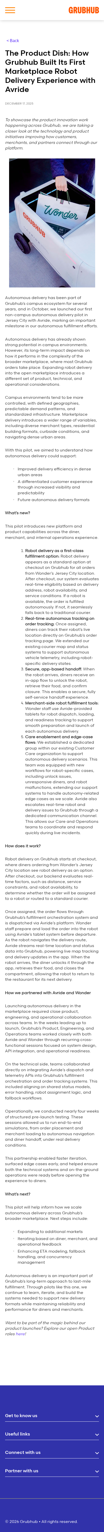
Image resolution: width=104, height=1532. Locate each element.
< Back (13, 41)
